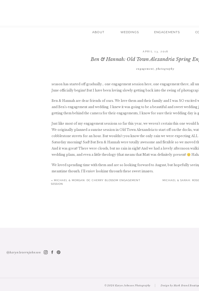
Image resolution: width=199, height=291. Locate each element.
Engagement (145, 68)
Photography (165, 68)
